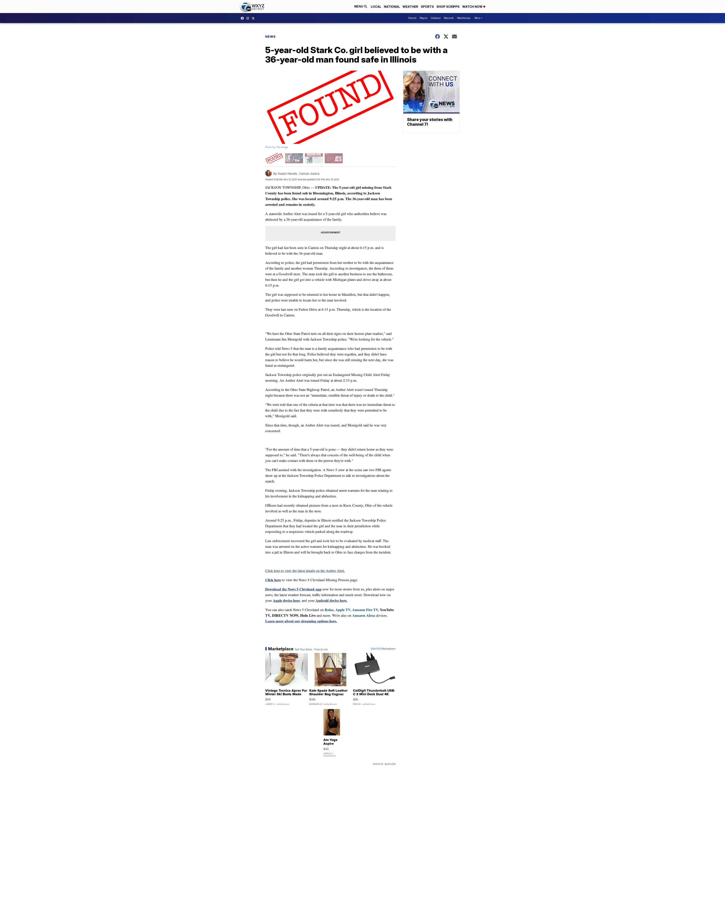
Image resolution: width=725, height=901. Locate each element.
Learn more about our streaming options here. (301, 621)
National (392, 6)
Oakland (435, 18)
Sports (427, 6)
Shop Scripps (448, 6)
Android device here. (331, 600)
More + (478, 18)
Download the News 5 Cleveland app (293, 589)
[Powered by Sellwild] (390, 764)
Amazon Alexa (363, 615)
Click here (273, 579)
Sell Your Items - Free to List (311, 649)
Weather (410, 6)
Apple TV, (343, 609)
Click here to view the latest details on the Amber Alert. (305, 570)
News (270, 37)
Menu (359, 6)
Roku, (329, 609)
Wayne (423, 18)
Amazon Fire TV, (365, 609)
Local (376, 6)
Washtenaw (463, 18)
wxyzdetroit (243, 18)
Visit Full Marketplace (383, 648)
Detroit (412, 18)
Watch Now (472, 6)
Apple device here (286, 600)
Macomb (449, 18)
